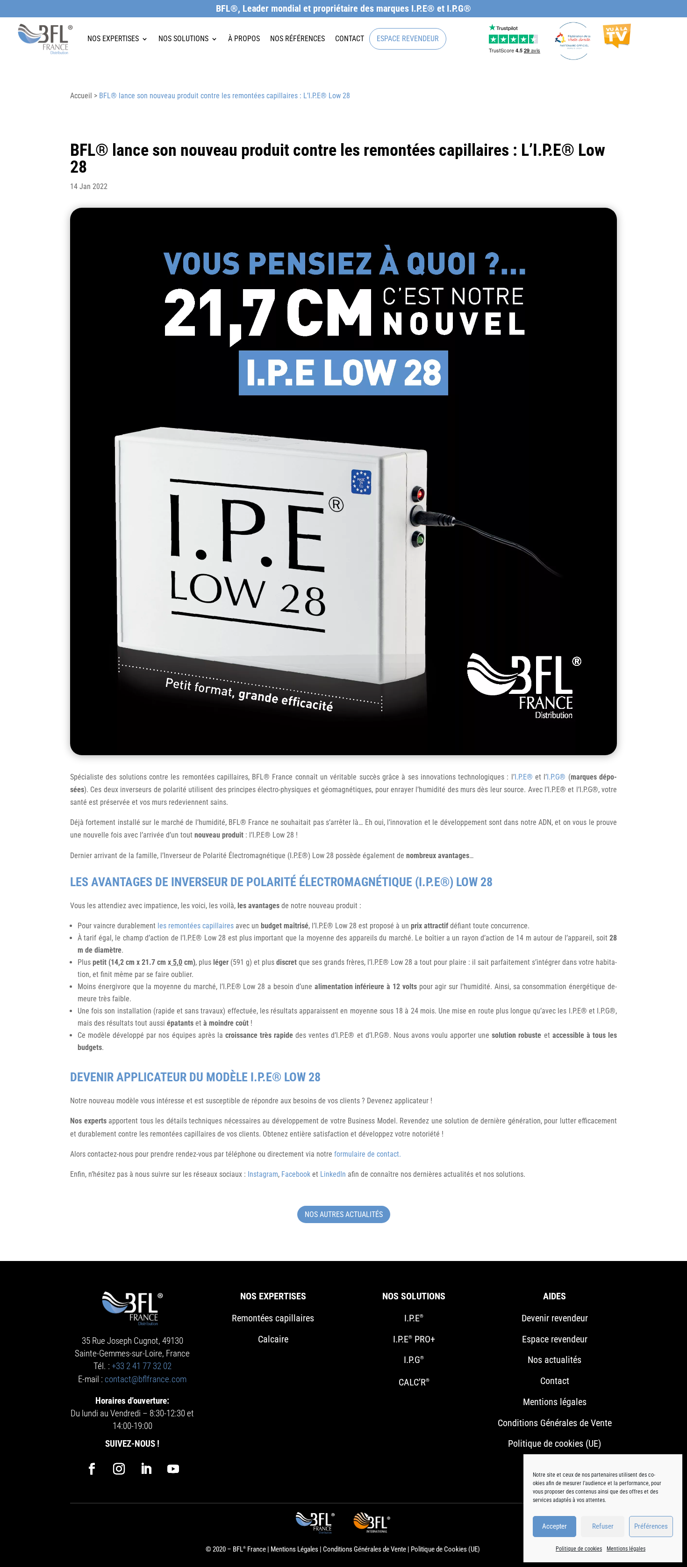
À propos (244, 39)
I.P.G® (556, 777)
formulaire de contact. (367, 1154)
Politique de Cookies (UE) (445, 1549)
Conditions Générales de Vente (364, 1549)
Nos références (297, 39)
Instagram (263, 1174)
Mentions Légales (294, 1549)
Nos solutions (183, 39)
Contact (349, 39)
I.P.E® (524, 777)
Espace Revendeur (408, 39)
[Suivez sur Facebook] (91, 1469)
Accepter (554, 1526)
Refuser (603, 1526)
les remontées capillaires (195, 925)
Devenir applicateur (128, 1077)
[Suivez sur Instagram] (118, 1469)
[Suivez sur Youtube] (173, 1469)
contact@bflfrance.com (145, 1379)
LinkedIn (333, 1174)
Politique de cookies (579, 1548)
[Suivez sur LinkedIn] (145, 1469)
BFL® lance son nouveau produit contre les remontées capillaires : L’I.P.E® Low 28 (224, 95)
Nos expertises (113, 39)
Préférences (651, 1526)
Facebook (295, 1174)
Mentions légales (626, 1548)
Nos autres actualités (344, 1214)
